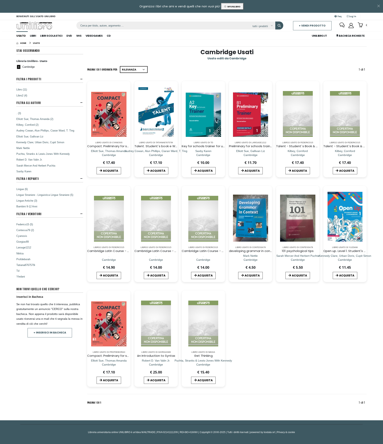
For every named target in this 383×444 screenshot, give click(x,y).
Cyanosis (21, 236)
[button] (362, 25)
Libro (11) (21, 89)
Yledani (20, 276)
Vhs (79, 36)
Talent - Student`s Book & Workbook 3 (352, 146)
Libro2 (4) (21, 95)
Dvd (69, 36)
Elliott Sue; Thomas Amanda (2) (34, 119)
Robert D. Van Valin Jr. (29, 159)
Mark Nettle (23, 148)
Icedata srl (269, 432)
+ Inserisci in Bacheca (50, 332)
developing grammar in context (252, 251)
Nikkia (20, 253)
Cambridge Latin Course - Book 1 (206, 251)
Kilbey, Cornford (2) (27, 124)
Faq (339, 16)
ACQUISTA (110, 171)
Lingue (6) (22, 189)
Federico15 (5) (24, 224)
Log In (352, 16)
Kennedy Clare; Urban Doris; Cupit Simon (40, 142)
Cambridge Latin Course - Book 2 (159, 251)
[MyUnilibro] (351, 25)
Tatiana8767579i (25, 265)
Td (17, 270)
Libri (33, 36)
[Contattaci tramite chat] (342, 25)
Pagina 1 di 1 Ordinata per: (102, 69)
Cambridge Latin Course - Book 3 (112, 251)
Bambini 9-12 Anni (26, 206)
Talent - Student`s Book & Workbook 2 (304, 146)
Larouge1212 (23, 247)
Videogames (94, 36)
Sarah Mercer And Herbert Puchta (35, 165)
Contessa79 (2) (25, 230)
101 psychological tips (298, 251)
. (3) (18, 113)
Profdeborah (23, 259)
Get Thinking (203, 356)
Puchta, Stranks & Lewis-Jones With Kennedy (43, 154)
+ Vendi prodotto (312, 25)
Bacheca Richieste (351, 36)
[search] (279, 25)
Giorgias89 (22, 241)
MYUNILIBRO (233, 6)
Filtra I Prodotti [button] (28, 79)
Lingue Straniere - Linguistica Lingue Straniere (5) (44, 195)
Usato (21, 36)
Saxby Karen (23, 171)
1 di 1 (363, 70)
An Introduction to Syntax (156, 356)
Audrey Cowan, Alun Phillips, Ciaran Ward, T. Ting (45, 130)
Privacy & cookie (286, 432)
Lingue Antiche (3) (26, 200)
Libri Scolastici (51, 36)
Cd (109, 36)
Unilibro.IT (319, 36)
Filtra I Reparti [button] (27, 178)
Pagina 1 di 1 (94, 402)
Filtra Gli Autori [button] (28, 103)
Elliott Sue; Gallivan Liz (29, 136)
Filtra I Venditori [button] (28, 214)
